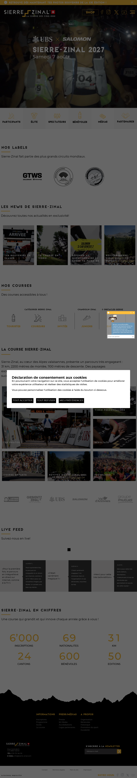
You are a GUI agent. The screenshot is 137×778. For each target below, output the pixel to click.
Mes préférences (71, 400)
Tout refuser (46, 400)
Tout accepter (22, 400)
